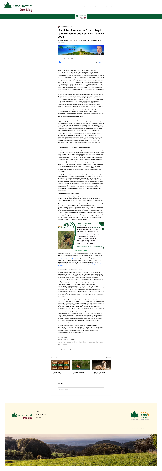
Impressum (38, 415)
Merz (85, 342)
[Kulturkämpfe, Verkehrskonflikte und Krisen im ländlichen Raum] (60, 365)
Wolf (81, 342)
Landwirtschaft (61, 342)
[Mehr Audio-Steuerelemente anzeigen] (102, 62)
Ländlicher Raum (70, 342)
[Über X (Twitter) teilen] (61, 349)
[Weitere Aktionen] (103, 26)
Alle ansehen (108, 357)
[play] (60, 62)
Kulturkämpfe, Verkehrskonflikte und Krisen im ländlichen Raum (60, 373)
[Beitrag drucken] (70, 349)
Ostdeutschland (92, 342)
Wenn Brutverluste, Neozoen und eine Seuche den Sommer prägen (80, 373)
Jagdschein (65, 344)
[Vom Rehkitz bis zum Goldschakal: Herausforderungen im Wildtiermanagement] (101, 365)
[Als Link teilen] (67, 349)
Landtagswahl (100, 342)
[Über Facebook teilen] (58, 349)
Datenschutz (38, 417)
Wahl (59, 344)
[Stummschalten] (100, 62)
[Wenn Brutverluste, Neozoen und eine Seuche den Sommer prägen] (81, 365)
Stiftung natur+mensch (41, 414)
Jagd (77, 342)
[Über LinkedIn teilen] (64, 349)
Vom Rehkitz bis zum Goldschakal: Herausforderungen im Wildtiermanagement (100, 373)
